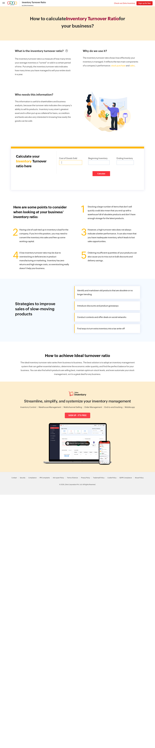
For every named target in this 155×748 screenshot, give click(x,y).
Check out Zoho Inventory (124, 3)
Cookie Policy (111, 478)
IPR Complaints (45, 478)
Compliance (32, 478)
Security (22, 478)
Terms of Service (72, 478)
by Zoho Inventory (27, 5)
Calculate (101, 174)
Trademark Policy (98, 478)
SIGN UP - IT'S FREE (77, 415)
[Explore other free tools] (3, 3)
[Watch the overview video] (77, 464)
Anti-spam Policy (58, 478)
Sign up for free (144, 3)
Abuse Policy (139, 478)
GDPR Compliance (125, 478)
